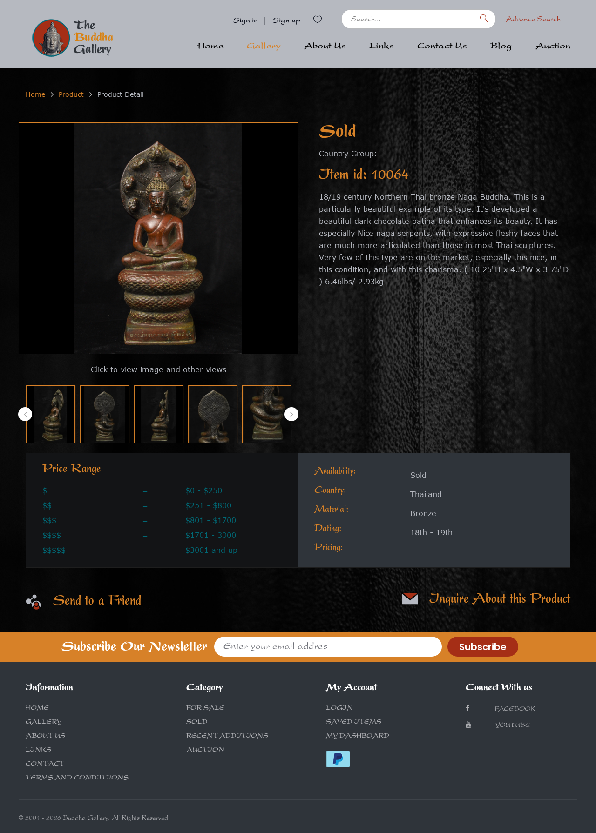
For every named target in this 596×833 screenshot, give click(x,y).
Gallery (264, 47)
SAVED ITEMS (353, 722)
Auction (552, 47)
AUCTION (205, 750)
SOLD (197, 722)
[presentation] (25, 414)
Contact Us (442, 47)
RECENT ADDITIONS (227, 736)
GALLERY (43, 722)
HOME (37, 708)
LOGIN (339, 708)
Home (210, 47)
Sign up (286, 21)
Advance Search (533, 20)
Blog (501, 47)
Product (71, 94)
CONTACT (45, 764)
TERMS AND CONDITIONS (77, 778)
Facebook (514, 709)
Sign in (245, 21)
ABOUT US (45, 736)
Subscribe (483, 646)
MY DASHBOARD (357, 736)
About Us (325, 47)
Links (381, 47)
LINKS (38, 750)
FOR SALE (205, 708)
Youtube (512, 726)
